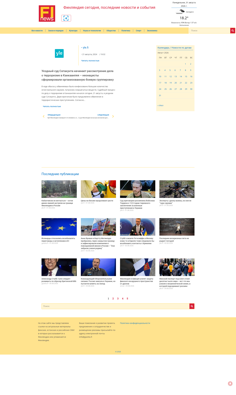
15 (186, 76)
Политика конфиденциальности (135, 323)
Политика (125, 31)
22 (186, 82)
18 (165, 82)
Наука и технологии (92, 31)
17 (160, 82)
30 (191, 89)
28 (181, 89)
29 (186, 89)
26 (170, 89)
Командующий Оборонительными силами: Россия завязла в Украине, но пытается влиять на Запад (98, 281)
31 (160, 95)
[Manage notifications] (230, 383)
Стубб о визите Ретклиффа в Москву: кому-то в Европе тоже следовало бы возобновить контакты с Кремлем (137, 240)
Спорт (138, 31)
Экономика (152, 31)
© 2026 (118, 351)
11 (165, 76)
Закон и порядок (56, 31)
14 (181, 76)
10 (160, 76)
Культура (73, 31)
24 (160, 89)
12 (170, 76)
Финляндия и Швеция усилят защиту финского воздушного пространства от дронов (136, 281)
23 (191, 82)
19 (170, 82)
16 (191, 76)
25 (165, 89)
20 (176, 82)
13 (176, 76)
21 (181, 82)
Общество (111, 31)
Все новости (37, 31)
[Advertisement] (78, 144)
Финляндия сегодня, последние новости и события (109, 7)
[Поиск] (232, 30)
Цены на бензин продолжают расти (97, 201)
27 (176, 89)
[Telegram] (66, 18)
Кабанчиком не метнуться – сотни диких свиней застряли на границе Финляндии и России (57, 203)
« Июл (160, 105)
